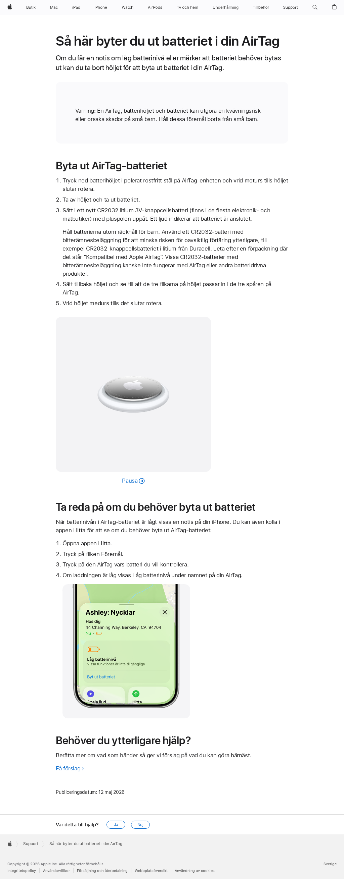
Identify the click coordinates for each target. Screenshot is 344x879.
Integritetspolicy (21, 871)
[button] (315, 7)
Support (30, 843)
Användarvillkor (56, 871)
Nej (140, 824)
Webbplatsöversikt (151, 871)
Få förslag (68, 768)
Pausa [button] (129, 480)
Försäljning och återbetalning (102, 871)
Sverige (330, 864)
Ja (116, 824)
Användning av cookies (195, 871)
